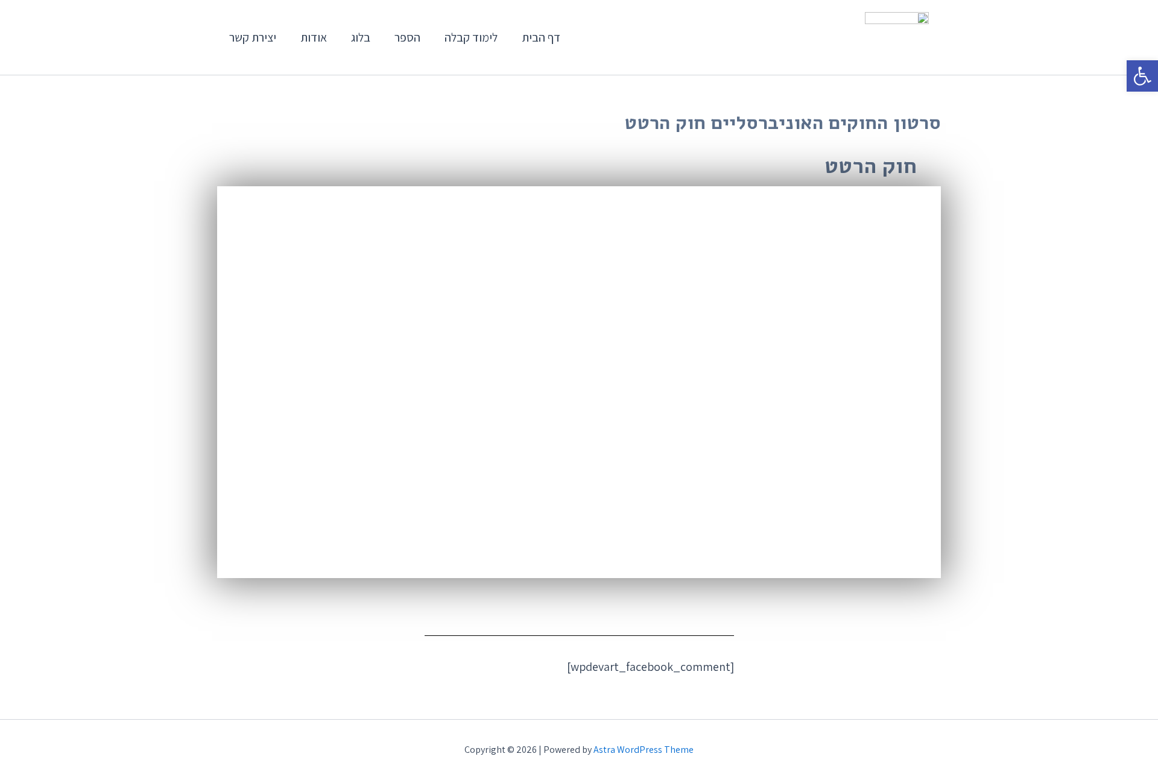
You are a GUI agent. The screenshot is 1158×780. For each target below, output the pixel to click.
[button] (1142, 76)
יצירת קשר (252, 37)
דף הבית (541, 37)
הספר (407, 37)
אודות (313, 37)
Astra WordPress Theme (643, 749)
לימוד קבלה (471, 37)
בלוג (360, 37)
